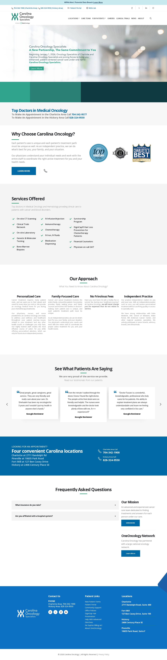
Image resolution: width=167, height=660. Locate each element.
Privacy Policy (103, 654)
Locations (73, 18)
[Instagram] (50, 612)
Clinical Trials (123, 18)
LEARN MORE (24, 171)
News (133, 18)
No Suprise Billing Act (93, 625)
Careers (111, 18)
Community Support (93, 607)
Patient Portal (75, 8)
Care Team (86, 18)
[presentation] (7, 404)
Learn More (98, 2)
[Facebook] (132, 8)
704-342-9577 (79, 114)
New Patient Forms (93, 602)
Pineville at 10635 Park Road (28, 458)
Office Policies (90, 610)
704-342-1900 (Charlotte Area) (25, 8)
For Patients (98, 18)
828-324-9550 (76, 117)
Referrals (92, 8)
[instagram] (153, 8)
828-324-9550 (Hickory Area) (52, 8)
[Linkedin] (146, 8)
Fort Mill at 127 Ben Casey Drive (30, 461)
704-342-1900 (111, 452)
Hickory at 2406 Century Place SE (30, 464)
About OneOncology (93, 628)
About (141, 18)
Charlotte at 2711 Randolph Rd (29, 455)
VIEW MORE (130, 523)
